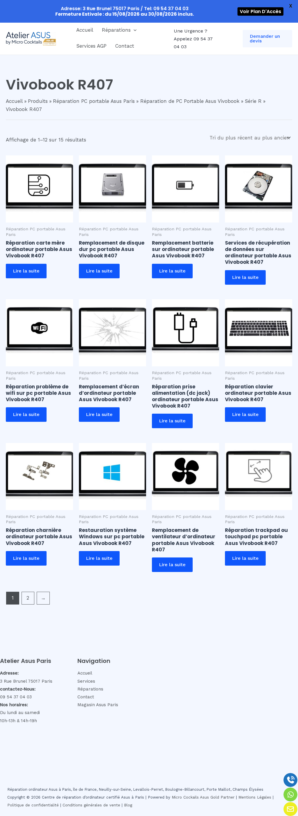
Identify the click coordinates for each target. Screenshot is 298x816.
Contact (124, 46)
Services (86, 681)
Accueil (84, 30)
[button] (133, 30)
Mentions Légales (254, 797)
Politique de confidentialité (33, 805)
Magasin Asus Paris (97, 704)
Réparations (116, 30)
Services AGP (91, 46)
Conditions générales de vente (91, 805)
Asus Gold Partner (217, 797)
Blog (128, 805)
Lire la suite (26, 271)
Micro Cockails (185, 797)
